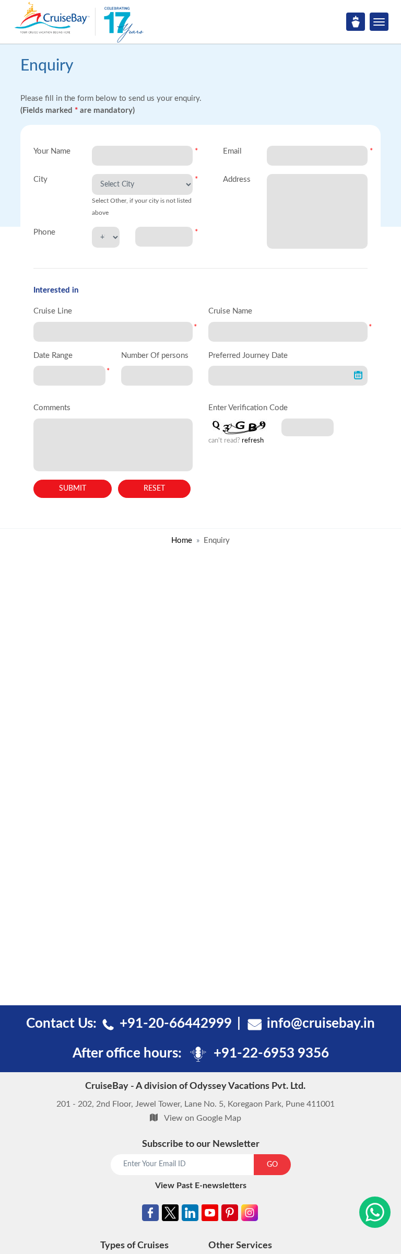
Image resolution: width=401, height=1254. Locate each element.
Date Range (53, 355)
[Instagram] (249, 1215)
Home (181, 540)
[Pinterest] (229, 1215)
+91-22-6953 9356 (271, 1053)
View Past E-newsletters (200, 1185)
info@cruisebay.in (321, 1023)
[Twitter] (170, 1215)
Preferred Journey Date (248, 355)
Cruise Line (52, 311)
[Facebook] (150, 1215)
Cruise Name (230, 311)
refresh (253, 440)
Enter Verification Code (248, 408)
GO (272, 1164)
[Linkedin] (190, 1215)
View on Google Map (202, 1118)
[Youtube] (210, 1215)
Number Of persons (154, 355)
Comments (51, 408)
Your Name (51, 151)
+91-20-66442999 (176, 1023)
